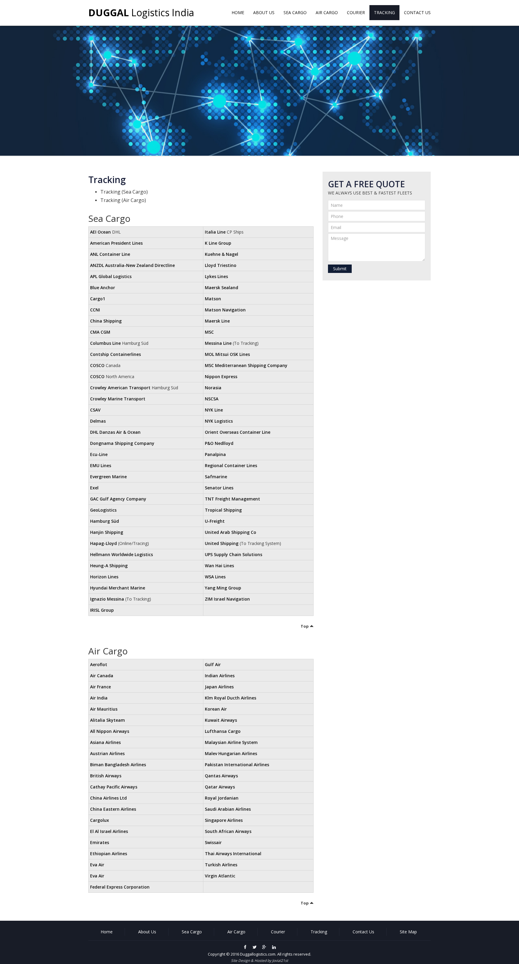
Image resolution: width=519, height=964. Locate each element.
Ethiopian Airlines (108, 853)
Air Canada (101, 675)
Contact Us (417, 12)
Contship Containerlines (115, 354)
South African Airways (228, 831)
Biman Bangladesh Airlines (118, 764)
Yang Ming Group (223, 588)
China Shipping (106, 321)
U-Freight (215, 521)
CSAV (95, 410)
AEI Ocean (100, 232)
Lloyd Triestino (220, 265)
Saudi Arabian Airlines (228, 809)
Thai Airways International (233, 853)
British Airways (105, 776)
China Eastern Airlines (113, 809)
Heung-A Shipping (109, 565)
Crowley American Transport (120, 387)
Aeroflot (98, 664)
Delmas (98, 421)
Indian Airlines (220, 675)
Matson (213, 298)
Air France (100, 687)
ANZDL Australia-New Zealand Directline (132, 265)
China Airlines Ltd (108, 798)
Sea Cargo (295, 12)
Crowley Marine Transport (117, 399)
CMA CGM (100, 332)
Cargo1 (97, 298)
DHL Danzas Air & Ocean (115, 432)
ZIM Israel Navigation (227, 599)
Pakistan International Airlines (237, 764)
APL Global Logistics (111, 276)
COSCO (97, 365)
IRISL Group (102, 610)
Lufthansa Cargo (223, 731)
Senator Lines (219, 488)
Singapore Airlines (224, 820)
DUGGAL (141, 12)
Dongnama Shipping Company (122, 443)
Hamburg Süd (104, 521)
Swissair (213, 842)
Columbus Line (105, 343)
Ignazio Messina (107, 599)
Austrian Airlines (107, 753)
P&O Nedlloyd (219, 443)
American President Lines (116, 243)
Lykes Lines (216, 276)
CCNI (95, 310)
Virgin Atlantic (220, 876)
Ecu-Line (99, 454)
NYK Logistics (219, 421)
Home (238, 12)
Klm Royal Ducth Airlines (230, 698)
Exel (94, 488)
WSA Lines (215, 577)
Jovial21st (280, 960)
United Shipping (221, 543)
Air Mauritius (103, 709)
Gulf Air (213, 664)
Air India (99, 698)
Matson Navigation (225, 310)
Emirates (99, 842)
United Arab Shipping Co (230, 532)
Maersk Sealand (221, 287)
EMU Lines (100, 465)
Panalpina (215, 454)
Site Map (408, 932)
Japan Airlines (219, 687)
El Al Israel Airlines (109, 831)
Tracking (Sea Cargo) (124, 191)
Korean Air (216, 709)
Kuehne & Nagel (221, 254)
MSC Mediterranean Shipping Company (246, 365)
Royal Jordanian (221, 798)
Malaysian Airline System (231, 742)
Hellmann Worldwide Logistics (121, 554)
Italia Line (215, 232)
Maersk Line (217, 321)
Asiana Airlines (105, 742)
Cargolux (99, 820)
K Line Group (218, 243)
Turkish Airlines (221, 865)
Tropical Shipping (223, 510)
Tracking (384, 12)
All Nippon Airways (109, 731)
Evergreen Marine (108, 476)
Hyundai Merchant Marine (117, 588)
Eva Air (97, 865)
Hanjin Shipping (106, 532)
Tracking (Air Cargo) (123, 200)
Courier (356, 12)
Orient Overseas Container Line (237, 432)
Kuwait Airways (221, 720)
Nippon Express (221, 376)
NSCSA (211, 399)
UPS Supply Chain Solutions (233, 554)
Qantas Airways (221, 776)
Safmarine (216, 476)
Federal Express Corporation (120, 887)
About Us (264, 12)
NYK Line (214, 410)
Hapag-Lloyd (103, 543)
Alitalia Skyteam (107, 720)
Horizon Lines (104, 577)
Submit (340, 268)
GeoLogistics (103, 510)
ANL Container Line (110, 254)
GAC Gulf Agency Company (118, 499)
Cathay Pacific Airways (113, 787)
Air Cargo (327, 12)
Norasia (213, 387)
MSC (209, 332)
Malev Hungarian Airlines (231, 753)
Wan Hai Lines (219, 565)
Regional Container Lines (231, 465)
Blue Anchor (102, 287)
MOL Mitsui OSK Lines (227, 354)
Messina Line (218, 343)
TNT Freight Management (232, 499)
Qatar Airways (220, 787)
